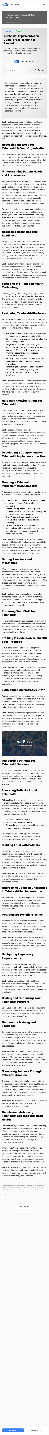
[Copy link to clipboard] (43, 70)
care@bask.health (36, 1170)
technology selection (14, 108)
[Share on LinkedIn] (39, 70)
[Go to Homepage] (5, 4)
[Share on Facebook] (35, 70)
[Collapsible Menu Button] (44, 4)
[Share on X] (31, 70)
